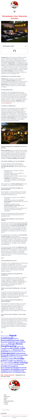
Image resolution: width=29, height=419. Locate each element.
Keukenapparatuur (8, 353)
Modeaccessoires (12, 356)
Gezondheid (4, 350)
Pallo (2, 375)
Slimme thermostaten (4, 364)
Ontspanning (19, 356)
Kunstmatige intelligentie (8, 355)
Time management (10, 370)
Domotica (16, 338)
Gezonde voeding (18, 348)
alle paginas (4, 413)
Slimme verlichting (13, 364)
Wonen (5, 398)
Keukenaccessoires (21, 351)
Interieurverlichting (13, 351)
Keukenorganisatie (20, 353)
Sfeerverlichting (8, 363)
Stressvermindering (6, 367)
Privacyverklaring (5, 409)
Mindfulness (5, 356)
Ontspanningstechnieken (7, 358)
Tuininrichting (4, 372)
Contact (6, 404)
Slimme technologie (21, 363)
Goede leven (7, 396)
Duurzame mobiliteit (19, 342)
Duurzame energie (6, 342)
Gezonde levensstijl (6, 348)
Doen (5, 399)
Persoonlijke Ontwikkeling (13, 361)
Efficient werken (4, 344)
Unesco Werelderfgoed (14, 372)
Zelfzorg (23, 372)
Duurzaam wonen (18, 340)
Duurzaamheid (6, 340)
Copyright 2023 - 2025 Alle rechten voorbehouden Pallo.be (14, 417)
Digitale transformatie (9, 336)
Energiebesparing (8, 346)
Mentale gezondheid (22, 355)
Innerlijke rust (9, 350)
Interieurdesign (4, 351)
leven (7, 103)
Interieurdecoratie (17, 350)
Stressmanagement (13, 366)
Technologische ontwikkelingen (10, 369)
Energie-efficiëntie (15, 344)
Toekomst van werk (19, 370)
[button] (14, 11)
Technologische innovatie (19, 367)
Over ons (6, 402)
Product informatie (9, 375)
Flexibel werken (20, 346)
